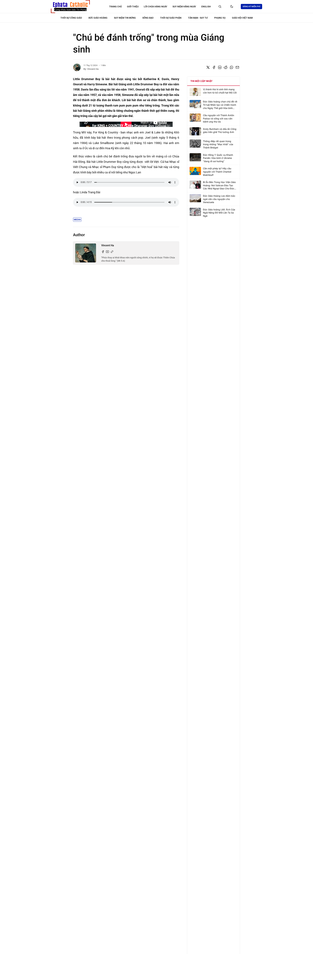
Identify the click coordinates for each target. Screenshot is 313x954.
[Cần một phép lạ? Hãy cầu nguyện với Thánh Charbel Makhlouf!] (195, 171)
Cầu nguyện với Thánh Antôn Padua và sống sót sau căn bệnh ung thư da (218, 118)
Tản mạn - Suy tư (198, 17)
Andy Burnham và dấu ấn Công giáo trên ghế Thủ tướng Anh (219, 130)
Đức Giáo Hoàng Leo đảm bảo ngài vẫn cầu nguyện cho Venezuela (219, 198)
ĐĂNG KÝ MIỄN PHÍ (251, 6)
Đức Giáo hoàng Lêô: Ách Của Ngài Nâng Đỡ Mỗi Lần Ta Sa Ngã (219, 212)
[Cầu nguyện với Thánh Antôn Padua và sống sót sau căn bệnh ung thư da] (195, 118)
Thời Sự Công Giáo (71, 17)
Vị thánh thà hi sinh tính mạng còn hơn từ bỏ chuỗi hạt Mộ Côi (220, 91)
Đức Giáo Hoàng (98, 17)
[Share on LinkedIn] (219, 67)
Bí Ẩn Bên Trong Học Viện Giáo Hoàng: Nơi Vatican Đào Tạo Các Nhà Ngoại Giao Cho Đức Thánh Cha (219, 185)
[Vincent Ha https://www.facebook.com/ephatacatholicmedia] (102, 251)
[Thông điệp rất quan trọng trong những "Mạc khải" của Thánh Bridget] (195, 143)
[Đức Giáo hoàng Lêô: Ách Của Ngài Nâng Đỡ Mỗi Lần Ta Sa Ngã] (195, 212)
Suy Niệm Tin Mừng (125, 17)
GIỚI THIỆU (133, 6)
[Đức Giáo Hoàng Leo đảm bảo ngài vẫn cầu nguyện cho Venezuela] (195, 198)
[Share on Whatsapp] (231, 67)
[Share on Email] (237, 67)
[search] (220, 6)
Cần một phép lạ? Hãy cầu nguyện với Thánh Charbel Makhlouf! (217, 171)
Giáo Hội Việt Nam (242, 17)
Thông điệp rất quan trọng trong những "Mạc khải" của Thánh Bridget (218, 144)
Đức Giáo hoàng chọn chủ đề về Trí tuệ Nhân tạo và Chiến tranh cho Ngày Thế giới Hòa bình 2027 (220, 105)
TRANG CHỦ (115, 6)
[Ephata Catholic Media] (70, 6)
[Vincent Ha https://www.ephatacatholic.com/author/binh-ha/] (112, 251)
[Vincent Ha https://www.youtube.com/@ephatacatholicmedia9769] (107, 251)
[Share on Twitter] (208, 67)
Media (77, 219)
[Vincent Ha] (77, 67)
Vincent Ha (93, 69)
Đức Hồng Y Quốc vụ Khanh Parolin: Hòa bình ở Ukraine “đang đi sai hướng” (218, 157)
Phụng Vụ (219, 17)
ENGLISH (206, 6)
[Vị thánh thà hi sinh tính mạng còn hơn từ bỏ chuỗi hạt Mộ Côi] (195, 92)
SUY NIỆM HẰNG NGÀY (184, 6)
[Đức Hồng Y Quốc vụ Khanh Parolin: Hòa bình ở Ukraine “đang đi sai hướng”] (195, 157)
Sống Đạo (148, 17)
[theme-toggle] (231, 6)
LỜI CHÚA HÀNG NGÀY (155, 6)
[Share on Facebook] (213, 67)
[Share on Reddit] (225, 67)
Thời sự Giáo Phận (170, 17)
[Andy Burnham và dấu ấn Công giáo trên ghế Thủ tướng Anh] (195, 131)
